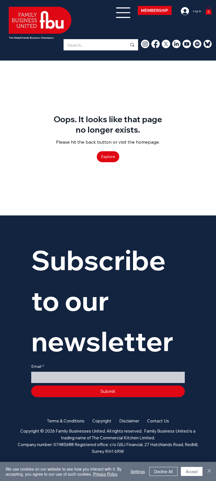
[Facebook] (155, 44)
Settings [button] (137, 471)
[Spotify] (197, 44)
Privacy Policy (105, 474)
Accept (192, 471)
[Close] (209, 471)
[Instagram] (145, 44)
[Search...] (132, 45)
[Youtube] (187, 44)
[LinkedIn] (176, 44)
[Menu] (123, 13)
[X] (166, 44)
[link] (208, 10)
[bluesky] (207, 44)
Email (37, 366)
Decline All (163, 471)
